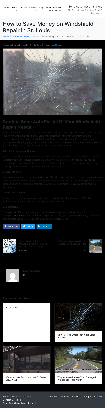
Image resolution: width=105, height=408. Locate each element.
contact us (18, 215)
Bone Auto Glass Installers (85, 6)
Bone (39, 45)
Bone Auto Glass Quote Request (53, 9)
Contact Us (33, 9)
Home (6, 7)
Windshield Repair (54, 45)
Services (23, 7)
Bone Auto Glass (31, 271)
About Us (14, 9)
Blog (41, 7)
